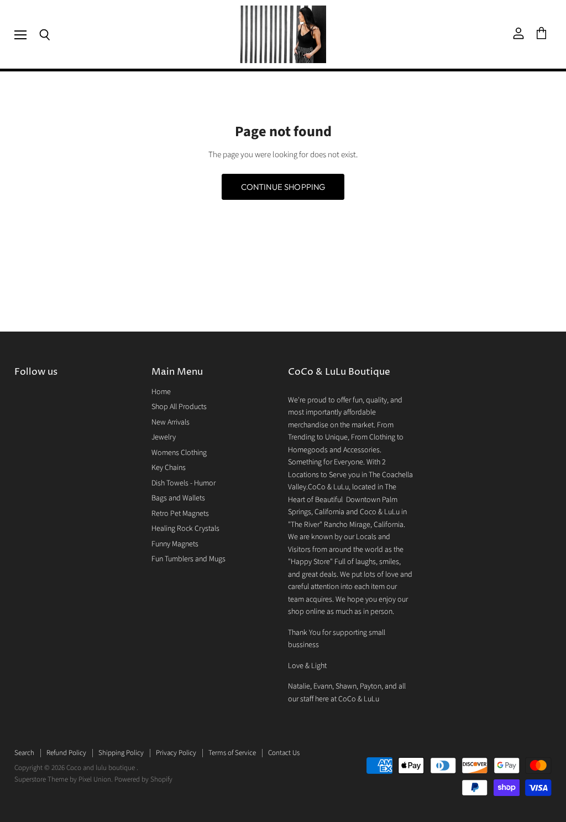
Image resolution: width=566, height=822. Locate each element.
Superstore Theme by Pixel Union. (63, 779)
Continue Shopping (283, 187)
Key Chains (168, 467)
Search (24, 753)
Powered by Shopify (143, 779)
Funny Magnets (174, 544)
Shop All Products (179, 406)
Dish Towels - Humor (183, 483)
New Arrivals (170, 422)
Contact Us (284, 753)
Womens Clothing (179, 452)
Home (161, 391)
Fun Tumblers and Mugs (188, 559)
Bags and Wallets (178, 498)
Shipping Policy (121, 753)
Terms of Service (232, 753)
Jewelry (163, 437)
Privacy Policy (176, 753)
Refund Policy (66, 753)
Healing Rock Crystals (185, 528)
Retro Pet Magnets (180, 513)
